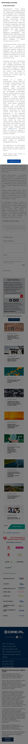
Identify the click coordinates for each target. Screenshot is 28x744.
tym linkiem (7, 71)
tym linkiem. (16, 41)
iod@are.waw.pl (12, 128)
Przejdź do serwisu (14, 161)
